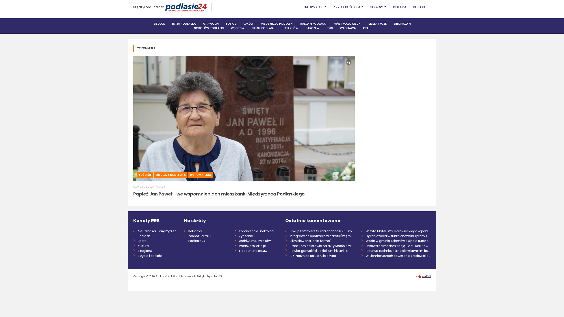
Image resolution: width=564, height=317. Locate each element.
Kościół (145, 175)
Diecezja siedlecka (171, 175)
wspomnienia (200, 175)
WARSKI (426, 276)
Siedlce (159, 23)
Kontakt (420, 7)
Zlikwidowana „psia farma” (310, 241)
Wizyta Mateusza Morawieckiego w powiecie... (398, 231)
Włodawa (348, 28)
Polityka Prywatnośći (209, 276)
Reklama (399, 7)
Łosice (231, 23)
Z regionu (145, 251)
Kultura (143, 246)
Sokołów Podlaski (209, 28)
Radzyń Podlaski (313, 23)
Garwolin (211, 23)
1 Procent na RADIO (253, 251)
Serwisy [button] (377, 7)
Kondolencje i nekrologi (256, 231)
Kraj (366, 28)
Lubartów (290, 28)
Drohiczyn (402, 23)
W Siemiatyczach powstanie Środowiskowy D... (398, 256)
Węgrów (238, 28)
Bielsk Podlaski (263, 28)
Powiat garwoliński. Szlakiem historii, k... (319, 251)
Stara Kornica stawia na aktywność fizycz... (322, 246)
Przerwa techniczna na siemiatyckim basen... (398, 251)
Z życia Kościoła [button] (347, 7)
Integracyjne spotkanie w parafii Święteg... (322, 236)
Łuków (248, 23)
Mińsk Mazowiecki (347, 23)
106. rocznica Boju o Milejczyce (313, 256)
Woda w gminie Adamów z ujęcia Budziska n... (398, 241)
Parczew (312, 28)
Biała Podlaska (184, 23)
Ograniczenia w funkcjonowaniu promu (396, 236)
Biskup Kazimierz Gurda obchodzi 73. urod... (322, 231)
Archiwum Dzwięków (255, 241)
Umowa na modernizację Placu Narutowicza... (398, 246)
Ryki (330, 28)
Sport (142, 241)
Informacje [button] (314, 7)
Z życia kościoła (150, 256)
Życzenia (246, 236)
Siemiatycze (377, 23)
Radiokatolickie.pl (252, 246)
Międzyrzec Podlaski (149, 7)
